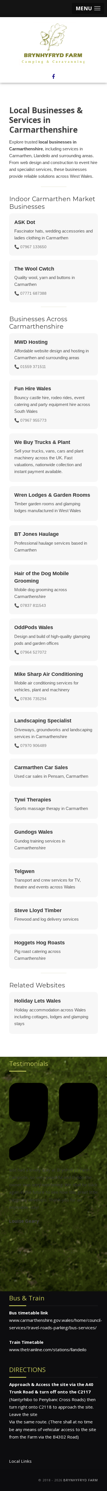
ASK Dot (24, 222)
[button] (88, 8)
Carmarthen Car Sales (41, 767)
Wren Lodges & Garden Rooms (52, 495)
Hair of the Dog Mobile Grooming (41, 577)
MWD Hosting (31, 342)
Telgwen (24, 871)
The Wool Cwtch (34, 269)
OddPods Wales (33, 627)
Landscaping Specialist (42, 721)
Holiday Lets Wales (37, 1001)
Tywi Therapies (32, 800)
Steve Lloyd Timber (38, 910)
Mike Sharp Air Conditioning (48, 674)
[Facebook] (53, 76)
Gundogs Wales (33, 832)
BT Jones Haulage (36, 534)
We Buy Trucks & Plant (42, 442)
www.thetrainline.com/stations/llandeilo (47, 1349)
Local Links (20, 1461)
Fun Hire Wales (32, 388)
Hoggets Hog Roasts (39, 942)
